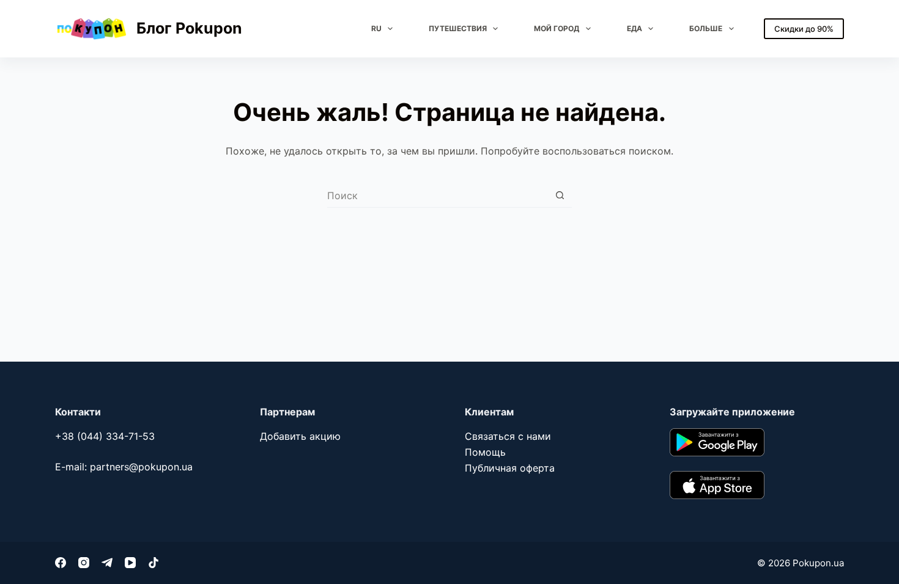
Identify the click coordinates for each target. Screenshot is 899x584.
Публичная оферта (510, 468)
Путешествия (458, 28)
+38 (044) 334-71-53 (105, 436)
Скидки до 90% (804, 29)
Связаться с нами (508, 436)
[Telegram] (107, 562)
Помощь (485, 452)
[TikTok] (153, 562)
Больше (705, 28)
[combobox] (437, 195)
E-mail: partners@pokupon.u (121, 467)
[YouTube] (130, 562)
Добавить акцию (300, 436)
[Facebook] (60, 562)
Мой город (556, 28)
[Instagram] (83, 562)
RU (376, 28)
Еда (634, 28)
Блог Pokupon (189, 28)
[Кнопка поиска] (560, 195)
